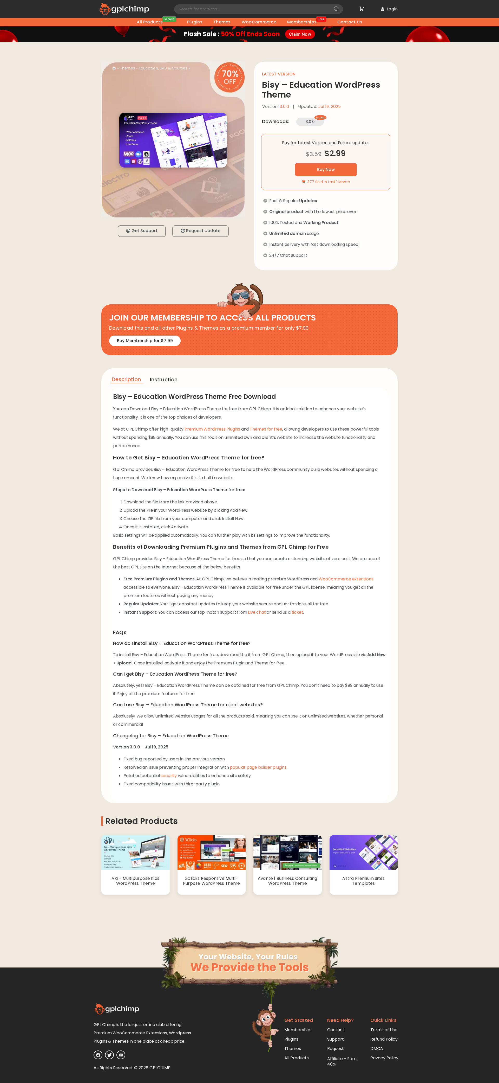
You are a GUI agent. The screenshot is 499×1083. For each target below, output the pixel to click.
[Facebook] (98, 1054)
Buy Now (326, 169)
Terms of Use (383, 1030)
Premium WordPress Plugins (212, 429)
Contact (335, 1030)
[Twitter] (109, 1054)
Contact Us (349, 22)
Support (335, 1039)
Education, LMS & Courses (163, 68)
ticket (297, 612)
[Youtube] (120, 1054)
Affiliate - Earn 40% (342, 1061)
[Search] (336, 9)
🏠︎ (114, 68)
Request (335, 1049)
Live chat (257, 612)
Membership (297, 1030)
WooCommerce (259, 22)
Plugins (194, 22)
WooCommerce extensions (346, 579)
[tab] (126, 380)
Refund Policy (384, 1039)
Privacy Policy (384, 1058)
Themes (222, 22)
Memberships (306, 21)
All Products (155, 21)
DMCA (376, 1049)
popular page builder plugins (258, 767)
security (168, 776)
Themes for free (266, 429)
